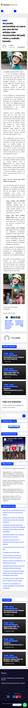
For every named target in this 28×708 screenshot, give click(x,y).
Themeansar (14, 705)
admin (11, 45)
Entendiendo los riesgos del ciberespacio (13, 358)
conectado (18, 405)
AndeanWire (4, 675)
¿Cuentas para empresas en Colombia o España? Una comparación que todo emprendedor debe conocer (13, 573)
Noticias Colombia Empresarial (11, 355)
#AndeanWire (21, 47)
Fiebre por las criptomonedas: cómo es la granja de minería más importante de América (14, 512)
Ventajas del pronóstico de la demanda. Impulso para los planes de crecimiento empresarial (13, 520)
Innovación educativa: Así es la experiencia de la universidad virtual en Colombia (13, 542)
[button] (25, 705)
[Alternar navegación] (15, 11)
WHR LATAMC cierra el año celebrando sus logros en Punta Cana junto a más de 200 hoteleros (9, 324)
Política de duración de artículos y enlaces (13, 683)
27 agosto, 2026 (9, 614)
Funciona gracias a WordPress (9, 703)
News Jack (22, 703)
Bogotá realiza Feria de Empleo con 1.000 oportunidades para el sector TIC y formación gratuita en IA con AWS (14, 490)
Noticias (5, 20)
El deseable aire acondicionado (11, 552)
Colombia (6, 353)
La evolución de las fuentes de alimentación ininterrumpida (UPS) (19, 323)
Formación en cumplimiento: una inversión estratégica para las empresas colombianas (13, 586)
